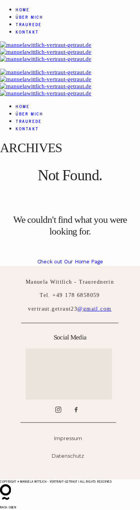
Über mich (29, 17)
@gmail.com (94, 309)
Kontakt (27, 31)
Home (23, 9)
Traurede (29, 24)
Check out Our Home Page (70, 261)
